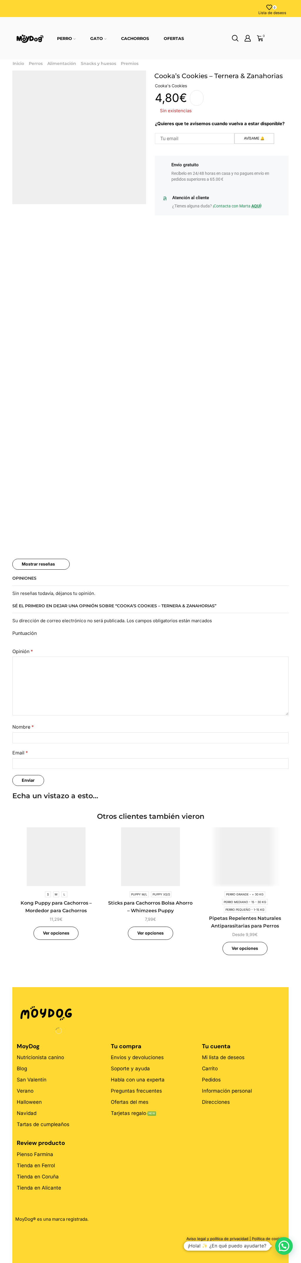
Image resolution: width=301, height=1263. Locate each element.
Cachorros (135, 38)
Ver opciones (56, 932)
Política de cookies (269, 1238)
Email (20, 753)
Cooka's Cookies (171, 85)
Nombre (23, 727)
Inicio (18, 63)
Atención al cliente (190, 197)
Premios (129, 63)
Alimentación (61, 63)
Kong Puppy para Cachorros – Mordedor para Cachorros (56, 906)
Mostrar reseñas (38, 563)
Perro (64, 38)
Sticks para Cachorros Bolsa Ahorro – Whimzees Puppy (150, 906)
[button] (284, 1246)
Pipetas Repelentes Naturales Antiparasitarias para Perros (245, 922)
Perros (36, 63)
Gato (96, 38)
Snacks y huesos (98, 63)
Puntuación (24, 633)
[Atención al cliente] (164, 198)
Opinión (22, 651)
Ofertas (174, 38)
